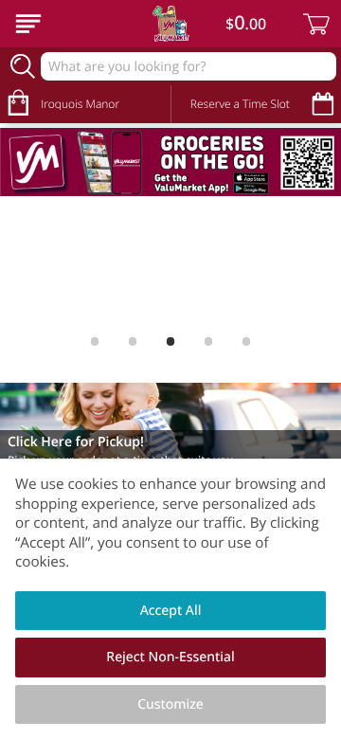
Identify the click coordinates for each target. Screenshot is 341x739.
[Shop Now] (28, 23)
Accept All (171, 611)
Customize (170, 704)
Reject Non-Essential (170, 657)
